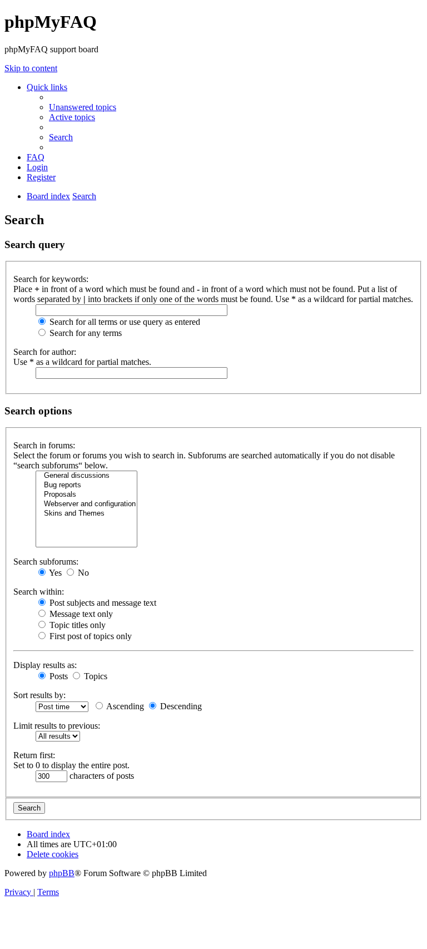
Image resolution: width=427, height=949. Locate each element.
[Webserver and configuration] (86, 504)
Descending (180, 706)
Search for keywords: (50, 279)
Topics (94, 676)
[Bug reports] (86, 485)
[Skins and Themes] (86, 513)
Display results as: (45, 665)
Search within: (38, 591)
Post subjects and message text (101, 602)
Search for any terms (84, 333)
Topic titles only (76, 625)
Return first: (34, 755)
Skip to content (30, 68)
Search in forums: (44, 445)
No (82, 572)
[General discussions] (86, 476)
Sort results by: (39, 695)
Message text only (80, 614)
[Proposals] (86, 495)
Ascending (124, 706)
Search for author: (44, 352)
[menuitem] (82, 107)
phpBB (62, 873)
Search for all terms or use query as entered (123, 322)
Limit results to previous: (56, 725)
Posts (57, 676)
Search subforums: (45, 561)
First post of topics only (89, 636)
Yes (54, 572)
